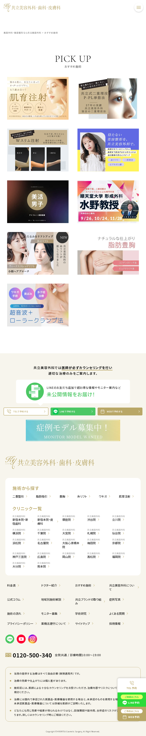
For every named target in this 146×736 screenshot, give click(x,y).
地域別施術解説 (51, 599)
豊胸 (62, 496)
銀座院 (68, 518)
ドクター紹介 (49, 585)
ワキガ (103, 496)
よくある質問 (117, 613)
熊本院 (43, 565)
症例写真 (115, 599)
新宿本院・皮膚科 (45, 520)
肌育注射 (124, 496)
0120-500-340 (32, 655)
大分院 (18, 565)
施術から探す (25, 488)
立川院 (118, 518)
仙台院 (118, 531)
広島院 (43, 555)
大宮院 (68, 531)
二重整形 (18, 496)
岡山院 (68, 555)
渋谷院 (93, 518)
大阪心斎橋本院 (70, 543)
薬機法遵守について (53, 623)
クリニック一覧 (27, 508)
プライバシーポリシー (20, 623)
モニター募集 (49, 613)
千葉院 (43, 531)
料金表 (11, 585)
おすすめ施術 (83, 585)
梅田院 (93, 541)
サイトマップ (82, 623)
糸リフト (82, 496)
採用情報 (115, 623)
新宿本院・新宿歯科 (20, 520)
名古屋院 (43, 541)
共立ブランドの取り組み (88, 601)
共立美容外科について (121, 587)
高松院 (93, 555)
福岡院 (118, 555)
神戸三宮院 (19, 555)
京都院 (118, 541)
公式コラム (13, 599)
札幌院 (93, 531)
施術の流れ (14, 613)
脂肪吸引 (41, 496)
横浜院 (18, 531)
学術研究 (81, 613)
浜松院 (18, 541)
